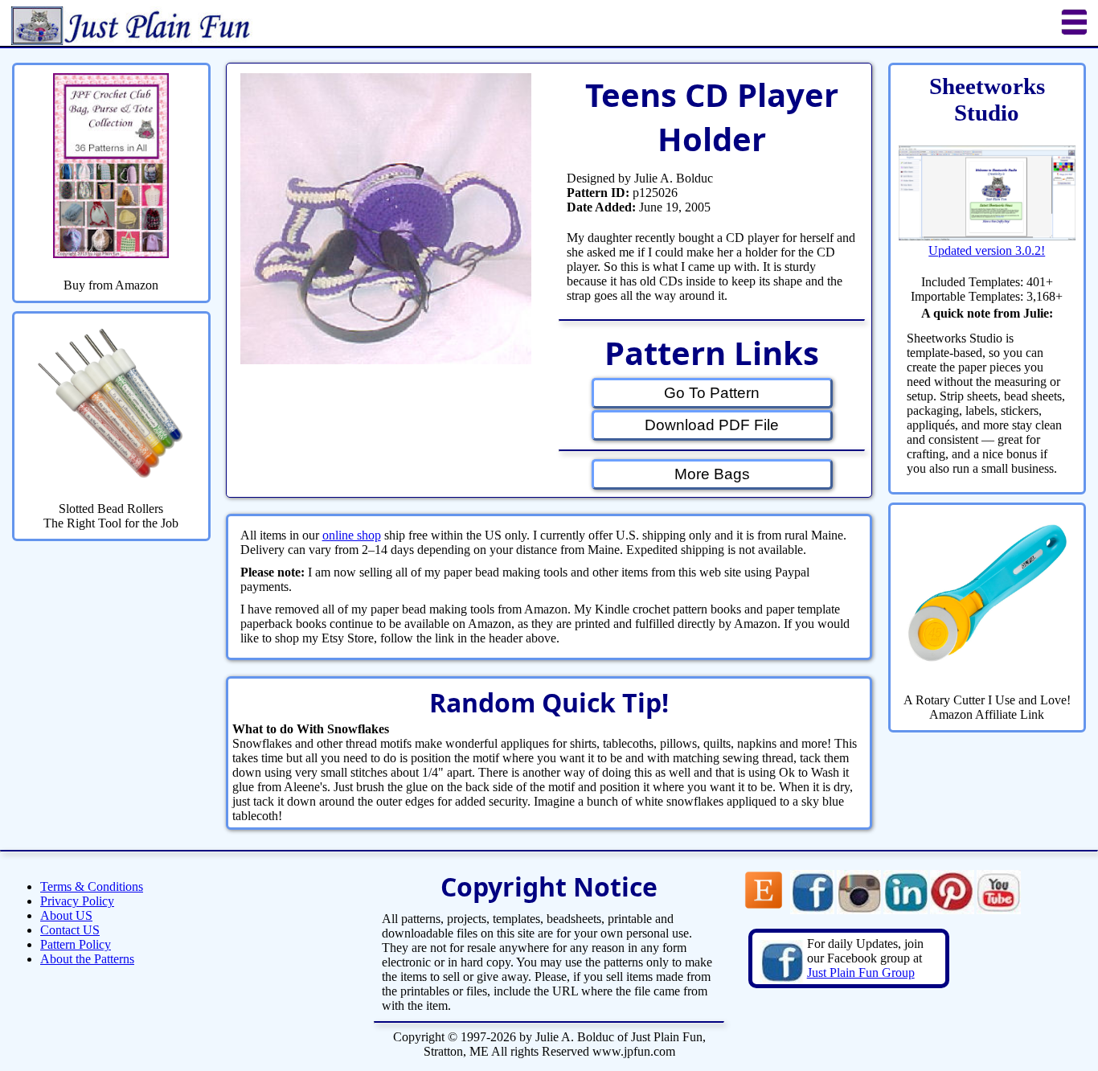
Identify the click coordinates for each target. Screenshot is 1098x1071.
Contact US (70, 930)
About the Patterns (87, 959)
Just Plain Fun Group (861, 972)
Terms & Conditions (91, 886)
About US (66, 915)
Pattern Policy (75, 944)
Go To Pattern (712, 392)
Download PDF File (712, 424)
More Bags (712, 474)
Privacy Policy (77, 901)
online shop (351, 535)
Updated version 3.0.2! (986, 250)
